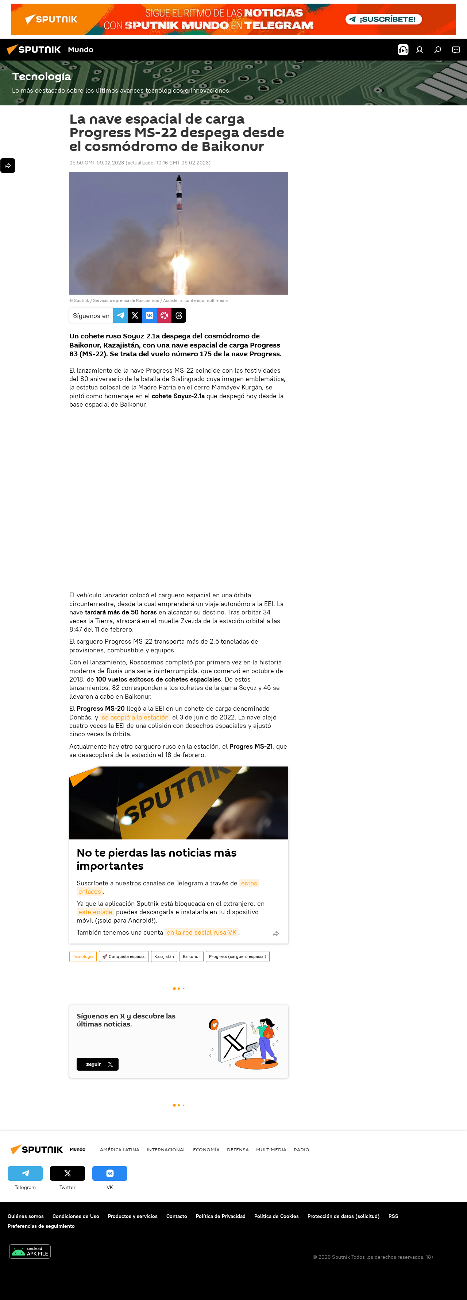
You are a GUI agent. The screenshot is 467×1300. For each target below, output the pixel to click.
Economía (206, 1149)
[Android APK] (30, 1252)
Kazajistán (164, 956)
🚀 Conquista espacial (124, 956)
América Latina (119, 1149)
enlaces (89, 891)
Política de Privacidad (221, 1216)
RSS (393, 1216)
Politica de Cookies (276, 1216)
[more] (276, 933)
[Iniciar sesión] (419, 49)
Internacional (166, 1149)
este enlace (95, 912)
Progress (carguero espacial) (237, 956)
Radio (301, 1149)
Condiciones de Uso (76, 1216)
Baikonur (191, 956)
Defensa (238, 1149)
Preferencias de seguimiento (41, 1226)
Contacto (176, 1216)
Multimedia (271, 1149)
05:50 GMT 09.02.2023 (96, 162)
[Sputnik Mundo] (36, 56)
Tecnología (83, 956)
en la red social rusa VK (201, 932)
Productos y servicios (133, 1216)
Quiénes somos (26, 1216)
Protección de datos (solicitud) (344, 1216)
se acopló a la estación (135, 717)
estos (249, 883)
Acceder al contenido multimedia (195, 300)
